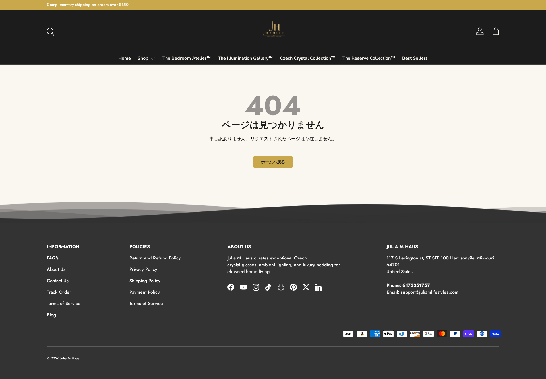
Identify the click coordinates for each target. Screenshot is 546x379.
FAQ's (53, 258)
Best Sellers (415, 58)
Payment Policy (144, 292)
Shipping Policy (144, 280)
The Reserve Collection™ (368, 58)
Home (124, 58)
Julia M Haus (69, 358)
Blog (51, 315)
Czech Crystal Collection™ (308, 58)
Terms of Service (63, 303)
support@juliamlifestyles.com (429, 292)
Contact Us (58, 280)
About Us (56, 269)
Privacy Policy (143, 269)
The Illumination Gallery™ (245, 58)
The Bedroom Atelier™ (186, 58)
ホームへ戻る (273, 162)
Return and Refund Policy (155, 258)
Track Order (59, 292)
